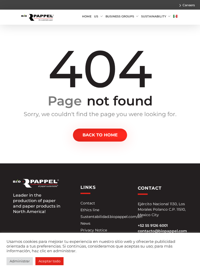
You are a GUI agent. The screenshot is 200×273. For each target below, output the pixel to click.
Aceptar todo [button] (49, 261)
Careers (189, 5)
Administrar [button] (20, 261)
